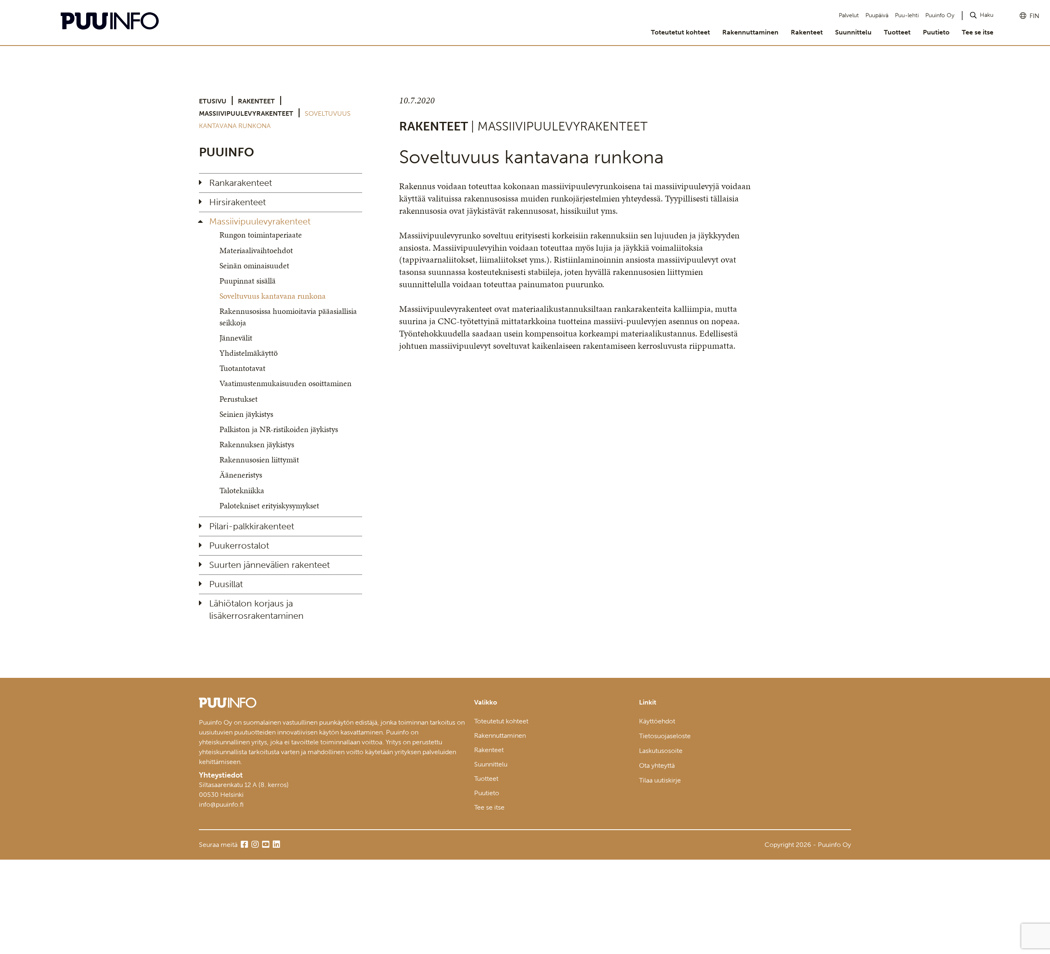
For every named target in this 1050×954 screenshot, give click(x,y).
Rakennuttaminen (750, 32)
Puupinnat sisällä (247, 280)
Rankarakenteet (240, 182)
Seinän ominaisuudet (254, 265)
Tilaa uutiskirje (660, 780)
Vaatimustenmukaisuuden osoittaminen (285, 383)
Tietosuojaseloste (665, 736)
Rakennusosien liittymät (259, 459)
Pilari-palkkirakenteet (251, 526)
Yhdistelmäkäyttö (248, 353)
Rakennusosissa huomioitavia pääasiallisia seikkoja (288, 316)
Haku (986, 14)
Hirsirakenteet (237, 202)
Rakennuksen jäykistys (256, 444)
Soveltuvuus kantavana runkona (272, 296)
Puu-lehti (907, 15)
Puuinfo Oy (939, 15)
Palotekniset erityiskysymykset (269, 505)
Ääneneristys (240, 474)
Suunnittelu (853, 32)
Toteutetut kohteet (680, 32)
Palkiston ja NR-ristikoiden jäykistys (278, 429)
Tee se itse (977, 32)
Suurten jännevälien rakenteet (269, 564)
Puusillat (226, 584)
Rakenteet (807, 32)
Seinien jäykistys (246, 414)
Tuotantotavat (242, 368)
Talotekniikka (241, 490)
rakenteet (256, 101)
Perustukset (238, 399)
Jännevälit (235, 337)
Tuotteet (897, 32)
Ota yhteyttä (657, 765)
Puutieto (936, 32)
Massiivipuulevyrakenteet (246, 113)
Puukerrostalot (239, 545)
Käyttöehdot (657, 721)
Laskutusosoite (660, 751)
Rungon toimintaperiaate (260, 234)
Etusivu (212, 101)
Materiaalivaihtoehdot (256, 250)
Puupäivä (876, 15)
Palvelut (849, 15)
